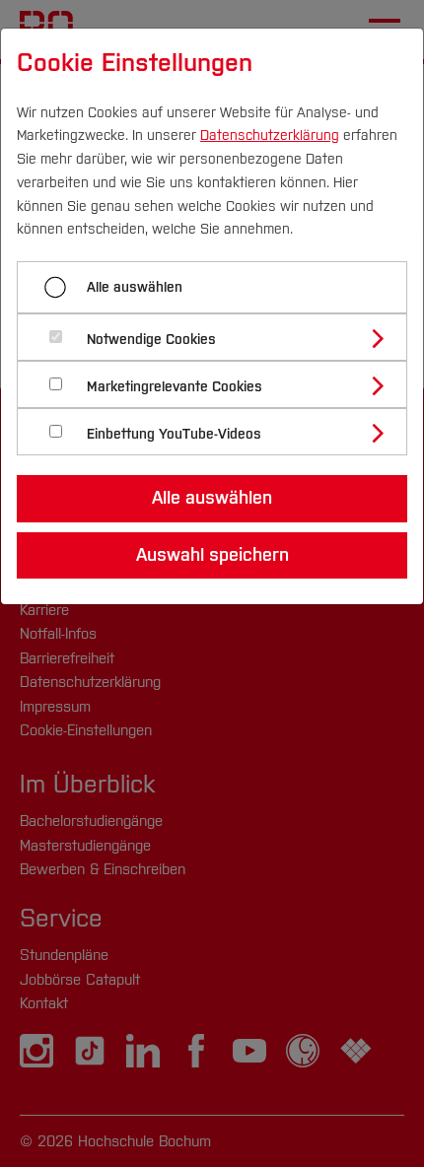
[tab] (220, 337)
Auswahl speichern (212, 555)
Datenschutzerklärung (269, 135)
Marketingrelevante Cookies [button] (174, 386)
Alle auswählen (134, 287)
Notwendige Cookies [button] (151, 339)
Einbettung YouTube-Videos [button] (174, 434)
